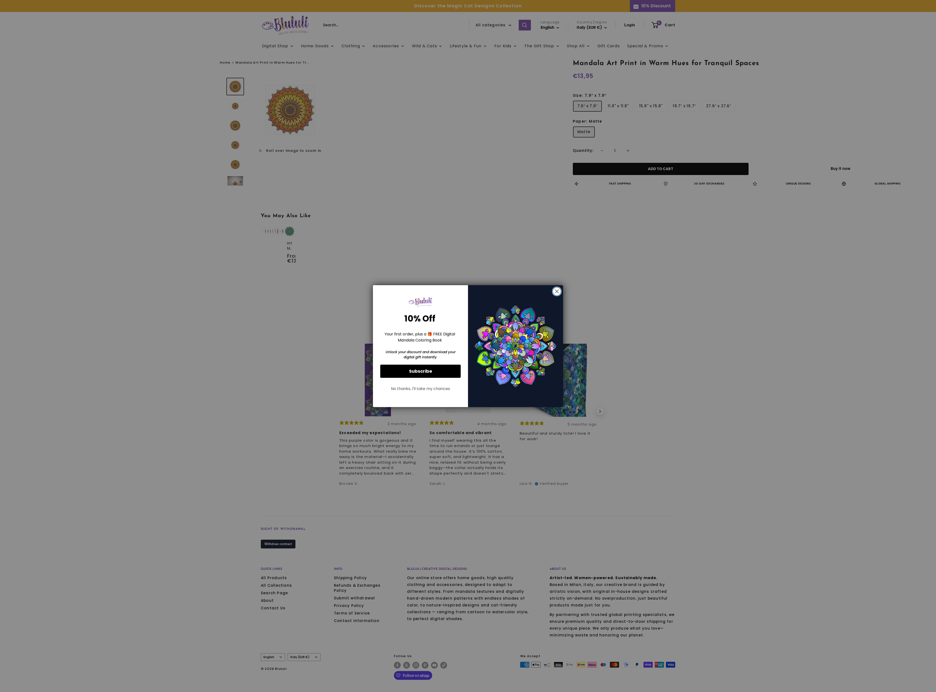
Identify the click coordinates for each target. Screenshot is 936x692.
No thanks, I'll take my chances (420, 388)
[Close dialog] (557, 291)
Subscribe (420, 371)
